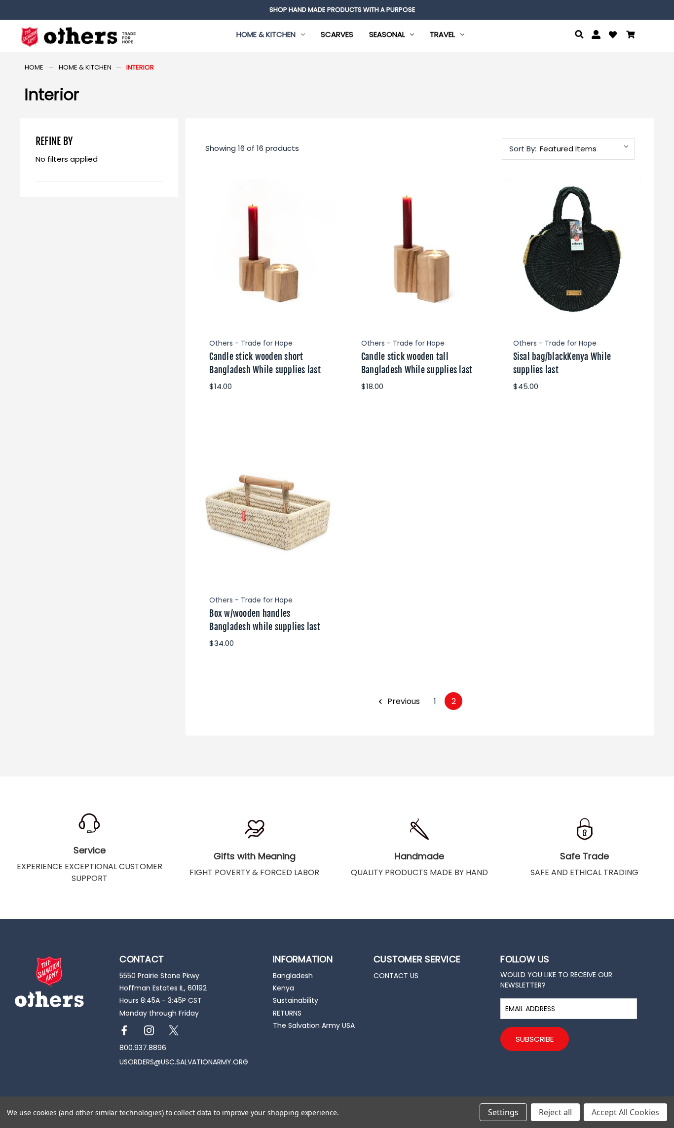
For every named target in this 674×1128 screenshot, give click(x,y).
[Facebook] (124, 1030)
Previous (402, 701)
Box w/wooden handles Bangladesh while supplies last (264, 620)
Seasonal (387, 34)
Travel (442, 34)
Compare (265, 250)
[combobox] (586, 149)
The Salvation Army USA (314, 1025)
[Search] (579, 36)
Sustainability (295, 1000)
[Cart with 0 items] (630, 36)
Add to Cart (268, 275)
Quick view (268, 224)
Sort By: (522, 148)
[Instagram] (149, 1030)
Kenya (283, 988)
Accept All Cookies (625, 1112)
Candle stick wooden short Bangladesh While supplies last (265, 363)
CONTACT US (396, 976)
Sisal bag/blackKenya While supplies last (562, 363)
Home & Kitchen (266, 34)
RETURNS (287, 1013)
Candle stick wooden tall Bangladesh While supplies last (417, 363)
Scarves (337, 34)
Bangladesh (293, 976)
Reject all (555, 1112)
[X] (174, 1030)
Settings (503, 1112)
